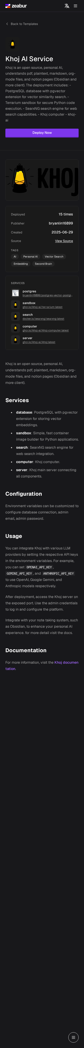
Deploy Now (42, 132)
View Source (64, 241)
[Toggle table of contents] (73, 1037)
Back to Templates (24, 24)
